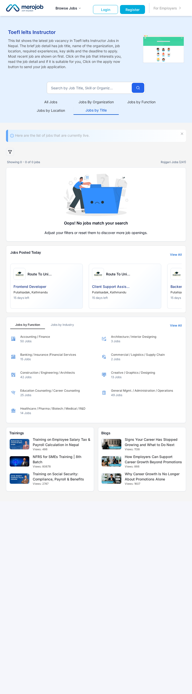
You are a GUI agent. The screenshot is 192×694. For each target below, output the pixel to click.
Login (105, 9)
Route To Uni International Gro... (43, 274)
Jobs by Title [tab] (96, 110)
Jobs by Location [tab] (51, 110)
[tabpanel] (96, 375)
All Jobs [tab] (50, 102)
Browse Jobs (66, 8)
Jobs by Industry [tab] (62, 325)
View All (176, 254)
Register (133, 9)
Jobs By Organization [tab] (96, 102)
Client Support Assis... (111, 286)
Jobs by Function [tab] (141, 102)
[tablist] (96, 106)
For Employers (165, 8)
